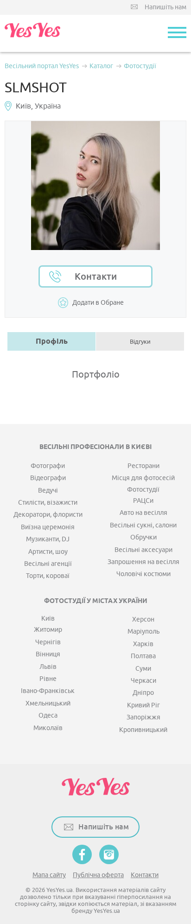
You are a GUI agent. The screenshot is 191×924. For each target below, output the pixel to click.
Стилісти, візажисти (47, 503)
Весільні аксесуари (143, 550)
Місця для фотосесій (143, 478)
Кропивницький (143, 730)
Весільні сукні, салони (143, 525)
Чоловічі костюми (143, 574)
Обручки (143, 537)
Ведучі (48, 490)
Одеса (47, 715)
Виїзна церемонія (48, 527)
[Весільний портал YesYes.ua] (32, 33)
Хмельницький (47, 703)
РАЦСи (143, 501)
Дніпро (143, 693)
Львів (48, 667)
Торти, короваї (48, 576)
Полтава (143, 656)
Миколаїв (48, 728)
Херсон (143, 619)
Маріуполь (143, 631)
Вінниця (48, 654)
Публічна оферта (98, 875)
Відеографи (48, 478)
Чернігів (48, 642)
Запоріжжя (143, 717)
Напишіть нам (165, 7)
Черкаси (143, 681)
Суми (143, 669)
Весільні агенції (48, 564)
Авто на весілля (143, 513)
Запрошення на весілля (143, 562)
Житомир (48, 630)
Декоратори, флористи (48, 515)
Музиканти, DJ (48, 539)
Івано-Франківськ (48, 691)
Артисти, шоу (48, 552)
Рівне (48, 679)
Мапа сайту (49, 875)
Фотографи (48, 466)
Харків (143, 644)
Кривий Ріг (143, 705)
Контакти (96, 276)
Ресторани (143, 466)
